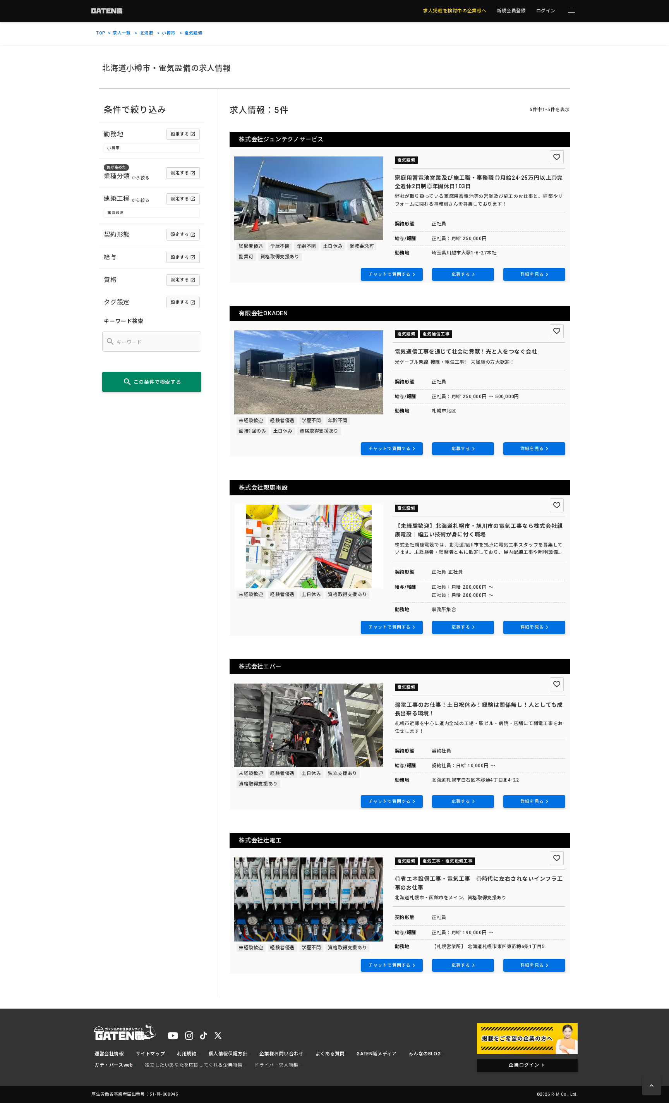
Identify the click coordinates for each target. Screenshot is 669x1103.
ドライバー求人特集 (276, 1065)
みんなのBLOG (424, 1054)
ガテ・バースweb (113, 1065)
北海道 (146, 33)
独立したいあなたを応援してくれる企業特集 (193, 1065)
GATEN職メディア (376, 1054)
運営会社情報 (109, 1054)
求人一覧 (121, 33)
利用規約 (186, 1054)
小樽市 (168, 33)
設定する (180, 134)
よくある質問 (330, 1054)
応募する (460, 274)
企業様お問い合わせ (281, 1054)
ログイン (546, 11)
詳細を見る (532, 274)
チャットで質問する (390, 274)
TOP (101, 33)
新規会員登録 (511, 11)
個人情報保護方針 (228, 1054)
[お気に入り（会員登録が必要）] (557, 157)
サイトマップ (150, 1054)
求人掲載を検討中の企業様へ (455, 11)
